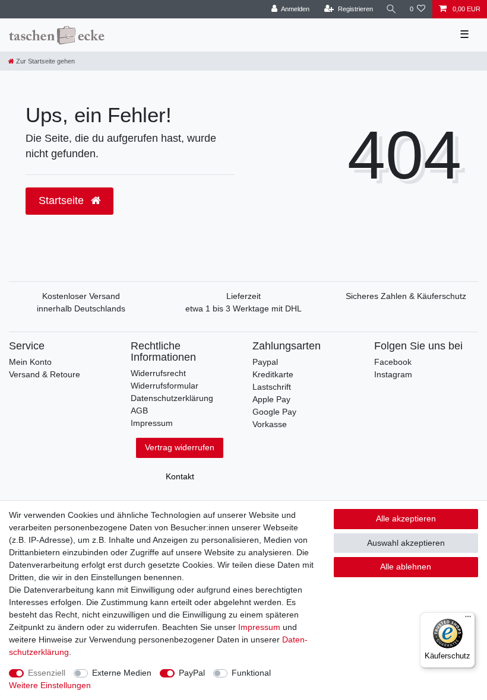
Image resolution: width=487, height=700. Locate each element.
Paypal (265, 362)
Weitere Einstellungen (50, 685)
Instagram (393, 374)
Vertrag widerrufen (179, 447)
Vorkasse (269, 424)
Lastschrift (271, 387)
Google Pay (274, 411)
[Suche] (391, 9)
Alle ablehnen (405, 566)
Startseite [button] (63, 200)
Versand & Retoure (44, 374)
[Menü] (468, 619)
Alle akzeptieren (406, 518)
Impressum (152, 423)
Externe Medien (121, 672)
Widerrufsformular (164, 385)
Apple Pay (271, 399)
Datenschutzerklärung (172, 398)
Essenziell (46, 672)
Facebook (393, 362)
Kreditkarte (272, 374)
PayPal (192, 672)
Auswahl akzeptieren (406, 543)
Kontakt (180, 476)
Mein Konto (30, 362)
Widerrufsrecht (158, 373)
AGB (139, 410)
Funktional (251, 672)
